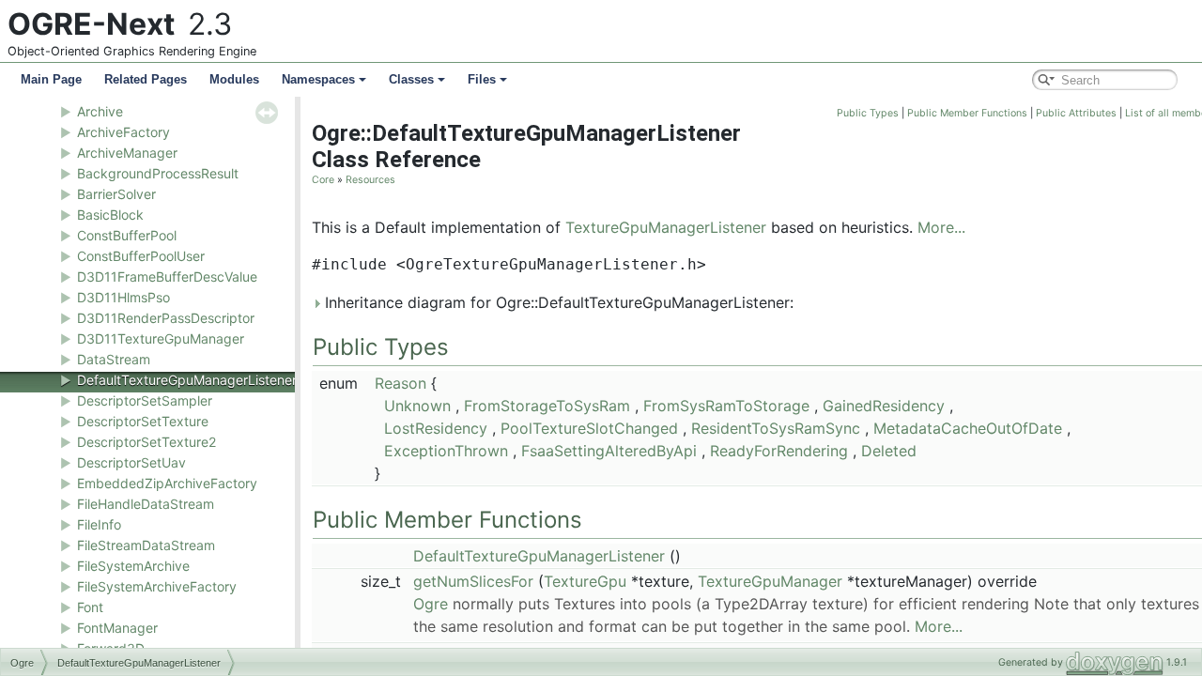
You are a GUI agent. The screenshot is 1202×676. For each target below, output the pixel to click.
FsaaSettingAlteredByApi (609, 450)
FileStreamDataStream (146, 545)
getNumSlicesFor (473, 581)
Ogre (430, 603)
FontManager (117, 628)
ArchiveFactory (123, 132)
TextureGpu (585, 581)
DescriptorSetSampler (144, 400)
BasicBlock (110, 215)
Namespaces (318, 79)
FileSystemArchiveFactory (157, 586)
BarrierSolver (116, 194)
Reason (400, 383)
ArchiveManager (127, 153)
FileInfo (99, 524)
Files (482, 79)
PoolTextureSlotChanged (589, 428)
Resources (370, 180)
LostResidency (435, 428)
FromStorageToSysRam (547, 405)
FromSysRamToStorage (726, 405)
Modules (234, 79)
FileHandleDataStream (145, 504)
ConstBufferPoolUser (141, 256)
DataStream (113, 359)
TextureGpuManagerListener (665, 227)
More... (941, 227)
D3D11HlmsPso (123, 297)
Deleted (889, 450)
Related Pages (145, 79)
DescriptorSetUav (131, 462)
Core (323, 180)
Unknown (417, 405)
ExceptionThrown (446, 450)
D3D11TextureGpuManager (160, 338)
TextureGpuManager (770, 581)
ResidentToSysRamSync (775, 428)
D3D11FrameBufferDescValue (167, 276)
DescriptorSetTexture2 (146, 442)
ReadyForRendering (779, 450)
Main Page (51, 79)
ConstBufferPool (127, 235)
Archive (100, 111)
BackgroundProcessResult (158, 173)
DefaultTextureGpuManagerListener (187, 380)
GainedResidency (884, 405)
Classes (411, 79)
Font (90, 607)
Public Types (868, 113)
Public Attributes (1076, 113)
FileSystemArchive (133, 566)
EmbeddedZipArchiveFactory (167, 483)
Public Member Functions (967, 113)
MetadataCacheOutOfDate (967, 428)
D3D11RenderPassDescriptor (165, 318)
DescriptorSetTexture (142, 421)
